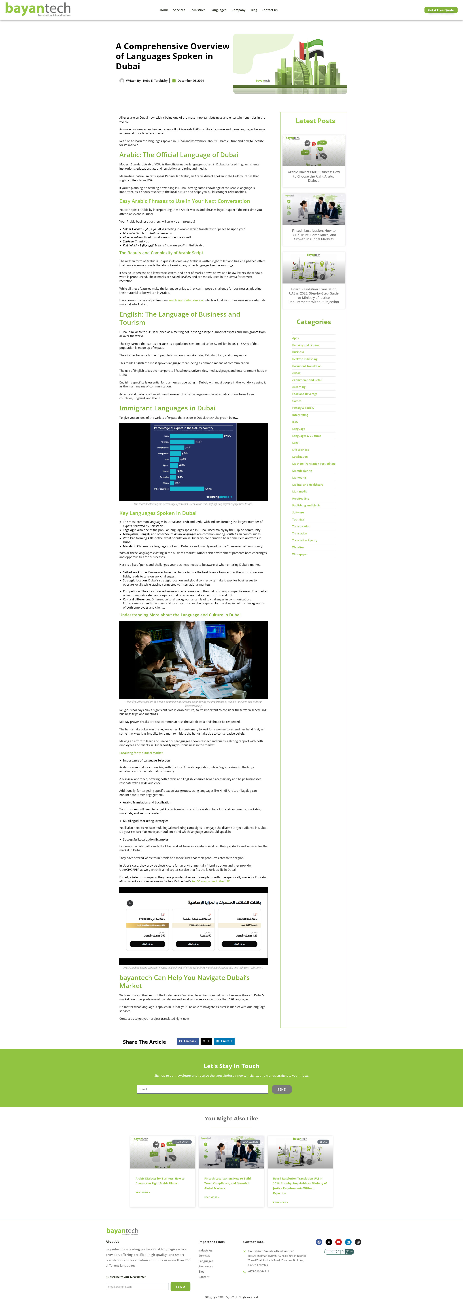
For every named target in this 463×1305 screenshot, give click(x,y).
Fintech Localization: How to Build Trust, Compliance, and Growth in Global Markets (314, 234)
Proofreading (300, 498)
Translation (299, 533)
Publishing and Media (306, 505)
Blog (254, 10)
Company (239, 10)
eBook (296, 373)
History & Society (303, 408)
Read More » (143, 1192)
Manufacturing (302, 470)
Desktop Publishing (304, 359)
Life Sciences (300, 449)
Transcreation (301, 526)
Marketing (299, 477)
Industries (198, 10)
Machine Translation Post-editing (313, 463)
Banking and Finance (306, 345)
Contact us (270, 10)
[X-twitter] (329, 1242)
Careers (204, 1277)
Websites (298, 547)
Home (164, 10)
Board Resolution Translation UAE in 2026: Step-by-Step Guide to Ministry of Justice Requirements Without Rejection (314, 295)
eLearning (298, 387)
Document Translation (307, 366)
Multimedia (299, 491)
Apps (295, 338)
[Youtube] (338, 1242)
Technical (298, 519)
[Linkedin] (348, 1242)
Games (296, 401)
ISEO (295, 421)
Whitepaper (300, 554)
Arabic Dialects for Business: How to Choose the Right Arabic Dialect (314, 176)
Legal (295, 442)
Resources (206, 1266)
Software (298, 512)
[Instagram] (358, 1242)
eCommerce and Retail (307, 380)
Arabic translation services (186, 300)
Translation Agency (304, 540)
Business (298, 352)
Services (179, 10)
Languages (219, 10)
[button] (188, 1041)
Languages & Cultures (306, 436)
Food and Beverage (304, 394)
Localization (300, 456)
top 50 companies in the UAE (211, 881)
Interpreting (300, 415)
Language (298, 428)
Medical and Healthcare (307, 484)
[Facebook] (319, 1242)
